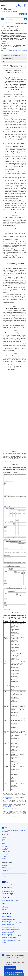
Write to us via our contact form (8, 893)
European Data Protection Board (9, 937)
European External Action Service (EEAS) (10, 927)
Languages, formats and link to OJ (11, 55)
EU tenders (4, 867)
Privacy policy (5, 907)
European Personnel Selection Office (10, 939)
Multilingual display (8, 58)
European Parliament (6, 916)
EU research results (6, 868)
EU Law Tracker (5, 876)
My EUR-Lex (19, 6)
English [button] (24, 6)
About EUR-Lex (5, 856)
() (21, 112)
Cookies (3, 910)
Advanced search (23, 23)
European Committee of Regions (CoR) (10, 931)
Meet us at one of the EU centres (9, 894)
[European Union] (5, 882)
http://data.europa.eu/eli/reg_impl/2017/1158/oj (15, 50)
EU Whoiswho (5, 870)
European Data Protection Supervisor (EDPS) (11, 935)
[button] (14, 974)
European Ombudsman (7, 934)
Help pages (4, 837)
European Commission (6, 921)
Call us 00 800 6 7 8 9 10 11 (7, 890)
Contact (3, 839)
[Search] (25, 19)
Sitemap (3, 840)
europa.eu (11, 884)
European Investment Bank (7, 932)
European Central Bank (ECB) (8, 924)
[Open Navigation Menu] (2, 19)
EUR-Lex (6, 9)
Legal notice (4, 846)
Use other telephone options (8, 891)
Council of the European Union (8, 919)
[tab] (14, 55)
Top (4, 818)
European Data (5, 865)
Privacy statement (5, 851)
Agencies (4, 942)
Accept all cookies (10, 968)
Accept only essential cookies (13, 972)
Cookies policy (5, 848)
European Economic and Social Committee (11, 929)
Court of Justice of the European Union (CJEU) (12, 922)
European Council (5, 918)
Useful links (4, 860)
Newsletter (4, 858)
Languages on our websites (8, 906)
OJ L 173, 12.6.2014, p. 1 (10, 451)
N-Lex (3, 875)
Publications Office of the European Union (11, 940)
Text (4, 61)
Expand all (18, 52)
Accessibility (4, 849)
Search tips (10, 22)
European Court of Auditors (7, 926)
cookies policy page (11, 957)
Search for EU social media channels (10, 900)
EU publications (5, 872)
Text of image (6, 506)
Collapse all (24, 52)
